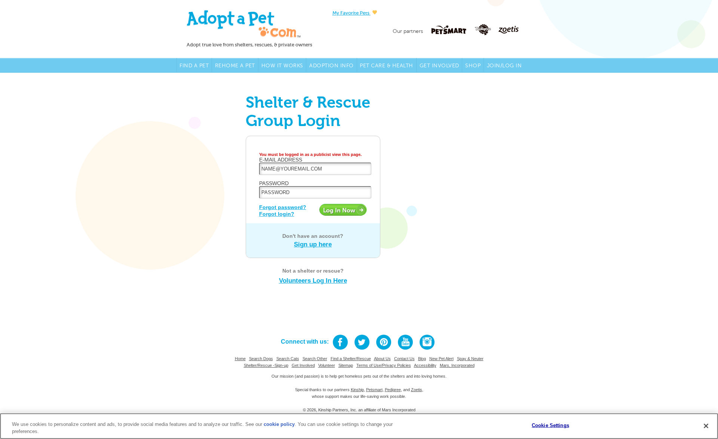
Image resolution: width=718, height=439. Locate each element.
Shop (473, 65)
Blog (422, 358)
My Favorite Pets (351, 13)
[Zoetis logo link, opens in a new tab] (508, 30)
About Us (382, 358)
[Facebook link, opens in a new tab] (340, 342)
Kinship (357, 389)
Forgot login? (276, 214)
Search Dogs (261, 358)
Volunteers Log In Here (313, 280)
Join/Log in (504, 65)
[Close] (706, 426)
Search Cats (287, 358)
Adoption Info (331, 65)
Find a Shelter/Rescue (351, 358)
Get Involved (439, 65)
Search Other (315, 358)
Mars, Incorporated (457, 365)
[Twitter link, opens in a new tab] (362, 342)
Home (240, 358)
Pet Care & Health (386, 65)
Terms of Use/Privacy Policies (383, 365)
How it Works (282, 65)
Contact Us (404, 358)
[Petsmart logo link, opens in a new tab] (452, 29)
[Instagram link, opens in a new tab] (427, 342)
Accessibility (425, 365)
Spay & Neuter (470, 358)
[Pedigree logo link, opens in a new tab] (486, 30)
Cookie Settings (550, 425)
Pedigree (393, 389)
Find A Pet (194, 65)
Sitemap (345, 365)
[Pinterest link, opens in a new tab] (383, 342)
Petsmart (374, 389)
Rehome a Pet (235, 65)
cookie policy (279, 424)
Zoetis (416, 389)
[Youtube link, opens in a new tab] (405, 342)
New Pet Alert (441, 358)
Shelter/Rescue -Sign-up (266, 365)
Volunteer (326, 365)
